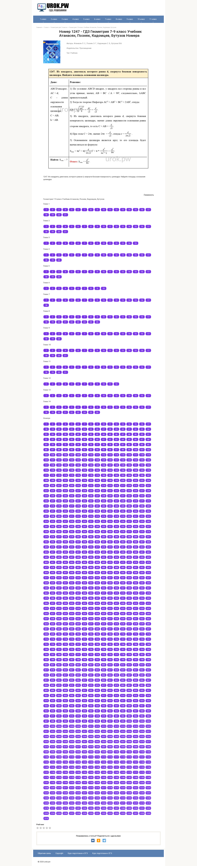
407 (142, 542)
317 (110, 516)
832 (142, 670)
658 (116, 619)
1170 (129, 772)
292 (59, 511)
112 (103, 455)
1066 (116, 742)
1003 (148, 721)
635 (78, 614)
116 (129, 455)
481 (71, 567)
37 (59, 434)
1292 (148, 808)
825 (97, 670)
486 (103, 567)
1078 (84, 747)
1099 (110, 752)
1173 (148, 772)
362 (71, 532)
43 (97, 434)
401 (103, 542)
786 (65, 660)
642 (122, 614)
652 (78, 619)
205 (46, 486)
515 (71, 578)
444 (52, 557)
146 (103, 465)
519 (97, 578)
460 (46, 562)
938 (59, 706)
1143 (65, 767)
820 (65, 670)
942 (84, 706)
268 (122, 501)
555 (110, 588)
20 (59, 215)
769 (65, 655)
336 (122, 521)
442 (148, 552)
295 (78, 511)
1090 (53, 752)
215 (110, 486)
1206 (142, 783)
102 (148, 450)
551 (84, 588)
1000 (129, 721)
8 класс (119, 19)
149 (122, 465)
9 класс (130, 19)
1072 (46, 747)
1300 (91, 813)
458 (142, 557)
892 (90, 690)
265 (103, 501)
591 (122, 598)
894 (103, 690)
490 (129, 567)
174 (65, 475)
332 (97, 521)
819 (59, 670)
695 (135, 629)
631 (52, 614)
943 (90, 706)
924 (78, 701)
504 (110, 573)
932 (129, 701)
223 (52, 491)
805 (78, 665)
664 (46, 624)
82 (129, 445)
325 (52, 521)
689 (97, 629)
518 (90, 578)
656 (103, 619)
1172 (142, 772)
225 (65, 491)
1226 (53, 793)
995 (97, 721)
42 (91, 434)
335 (116, 521)
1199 (97, 783)
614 (52, 608)
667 (65, 624)
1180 (84, 777)
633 (65, 614)
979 (103, 716)
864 (129, 680)
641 (116, 614)
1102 (129, 752)
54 (59, 439)
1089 (46, 752)
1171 (135, 772)
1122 (148, 757)
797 (135, 660)
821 (71, 670)
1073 (53, 747)
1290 (135, 808)
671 (90, 624)
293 (65, 511)
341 (46, 526)
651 (71, 619)
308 (52, 516)
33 (142, 429)
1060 (78, 742)
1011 (91, 726)
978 (97, 716)
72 (65, 445)
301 (116, 511)
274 (52, 506)
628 (142, 608)
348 (90, 526)
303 (129, 511)
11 (110, 210)
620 (90, 608)
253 (135, 496)
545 (46, 588)
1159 (59, 772)
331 (90, 521)
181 (110, 475)
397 (78, 542)
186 (142, 475)
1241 (148, 793)
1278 (59, 808)
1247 (78, 798)
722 (90, 639)
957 (71, 711)
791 (97, 660)
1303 (110, 813)
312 (78, 516)
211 (84, 486)
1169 (123, 772)
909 (90, 695)
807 (90, 665)
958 (78, 711)
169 (142, 470)
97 (116, 450)
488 (116, 567)
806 (84, 665)
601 (78, 603)
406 (135, 542)
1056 (53, 742)
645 (142, 614)
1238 (129, 793)
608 (122, 603)
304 (135, 511)
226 (71, 491)
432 (84, 552)
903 (52, 695)
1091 (59, 752)
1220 (123, 788)
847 (129, 675)
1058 (65, 742)
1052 (135, 736)
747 (142, 644)
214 (103, 486)
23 (78, 322)
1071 (148, 742)
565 (65, 593)
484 (90, 567)
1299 (84, 813)
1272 (129, 803)
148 (116, 465)
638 (97, 614)
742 (110, 644)
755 (84, 649)
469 (103, 562)
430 (71, 552)
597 (52, 603)
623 (110, 608)
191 (65, 480)
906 (71, 695)
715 (46, 639)
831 (135, 670)
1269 (110, 803)
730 (142, 639)
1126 (65, 762)
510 (148, 573)
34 (148, 429)
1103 (135, 752)
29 (116, 429)
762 (129, 649)
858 (90, 680)
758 (103, 649)
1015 (116, 726)
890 (78, 690)
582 (65, 598)
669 (78, 624)
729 (135, 639)
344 (65, 526)
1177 (65, 777)
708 (110, 634)
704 (84, 634)
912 (110, 695)
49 (136, 434)
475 (142, 562)
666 (59, 624)
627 (135, 608)
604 (97, 603)
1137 (135, 762)
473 (129, 562)
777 (116, 655)
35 (46, 434)
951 (142, 706)
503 (103, 573)
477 (46, 567)
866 (142, 680)
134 (135, 460)
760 (116, 649)
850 (148, 675)
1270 (116, 803)
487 (110, 567)
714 (148, 634)
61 (104, 439)
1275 (148, 803)
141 (71, 465)
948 (122, 706)
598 (59, 603)
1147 (91, 767)
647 (46, 619)
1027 (84, 731)
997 (110, 721)
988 (52, 721)
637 (90, 614)
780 (135, 655)
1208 (46, 788)
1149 (104, 767)
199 (116, 480)
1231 (84, 793)
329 (78, 521)
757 (97, 649)
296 (84, 511)
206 (52, 486)
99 (129, 450)
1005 (53, 726)
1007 (65, 726)
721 (84, 639)
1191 (46, 783)
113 (110, 455)
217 (122, 486)
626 (129, 608)
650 (65, 619)
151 (135, 465)
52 (46, 439)
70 (53, 445)
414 (78, 547)
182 (116, 475)
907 (78, 695)
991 (71, 721)
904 (59, 695)
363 (78, 532)
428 (59, 552)
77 (97, 445)
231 (103, 491)
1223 (142, 788)
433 (90, 552)
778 (122, 655)
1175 (53, 777)
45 (110, 434)
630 (46, 614)
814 (135, 665)
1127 (72, 762)
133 (129, 460)
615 (59, 608)
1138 (142, 762)
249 (110, 496)
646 (148, 614)
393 (52, 542)
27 (104, 429)
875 (90, 685)
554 (103, 588)
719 (71, 639)
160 (84, 470)
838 (71, 675)
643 (129, 614)
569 (90, 593)
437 (116, 552)
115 (122, 455)
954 (52, 711)
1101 (123, 752)
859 (97, 680)
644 (135, 614)
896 (116, 690)
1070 (142, 742)
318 (116, 516)
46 (116, 434)
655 (97, 619)
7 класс (108, 19)
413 (71, 547)
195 (90, 480)
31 (129, 429)
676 (122, 624)
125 (78, 460)
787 (71, 660)
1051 (129, 736)
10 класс (141, 19)
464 (71, 562)
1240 (142, 793)
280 (90, 506)
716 (52, 639)
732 (46, 644)
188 (46, 480)
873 (78, 685)
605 (103, 603)
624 (116, 608)
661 (135, 619)
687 (84, 629)
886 (52, 690)
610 (135, 603)
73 (72, 445)
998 (116, 721)
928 (103, 701)
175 (71, 475)
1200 (104, 783)
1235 (110, 793)
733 (52, 644)
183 (122, 475)
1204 (129, 783)
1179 (78, 777)
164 (110, 470)
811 (116, 665)
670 (84, 624)
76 (91, 445)
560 (142, 588)
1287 (116, 808)
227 (78, 491)
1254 (123, 798)
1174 (46, 777)
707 (103, 634)
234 (122, 491)
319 (122, 516)
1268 (104, 803)
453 (110, 557)
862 (116, 680)
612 (148, 603)
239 (46, 496)
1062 (91, 742)
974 (71, 716)
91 (78, 450)
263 (90, 501)
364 (84, 532)
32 (136, 429)
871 (65, 685)
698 (46, 634)
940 (71, 706)
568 (84, 593)
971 (52, 716)
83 (136, 445)
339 (142, 521)
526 (142, 578)
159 (78, 470)
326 (59, 521)
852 (52, 680)
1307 (135, 813)
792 (103, 660)
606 (110, 603)
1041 (65, 736)
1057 (59, 742)
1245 (65, 798)
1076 (72, 747)
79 (110, 445)
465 (78, 562)
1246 (72, 798)
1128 (78, 762)
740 (97, 644)
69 (46, 445)
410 (52, 547)
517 (84, 578)
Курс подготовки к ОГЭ (78, 853)
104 (52, 455)
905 (65, 695)
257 (52, 501)
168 (135, 470)
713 (142, 634)
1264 (78, 803)
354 (129, 526)
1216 (97, 788)
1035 (135, 731)
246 (90, 496)
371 (129, 532)
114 (116, 455)
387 (122, 537)
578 (148, 593)
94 (97, 450)
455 (122, 557)
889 (71, 690)
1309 (148, 813)
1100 (116, 752)
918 (148, 695)
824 (90, 670)
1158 (53, 772)
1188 (135, 777)
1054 (148, 736)
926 (90, 701)
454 (116, 557)
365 (90, 532)
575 (129, 593)
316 (103, 516)
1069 (135, 742)
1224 (148, 788)
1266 (91, 803)
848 (135, 675)
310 (65, 516)
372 (135, 532)
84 (142, 445)
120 (46, 460)
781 (142, 655)
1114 (97, 757)
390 (142, 537)
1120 (135, 757)
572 (110, 593)
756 (90, 649)
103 (46, 455)
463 (65, 562)
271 (142, 501)
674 (110, 624)
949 (129, 706)
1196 (78, 783)
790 (90, 660)
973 (65, 716)
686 (78, 629)
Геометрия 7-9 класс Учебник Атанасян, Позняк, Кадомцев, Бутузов (92, 27)
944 (97, 706)
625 (122, 608)
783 (46, 660)
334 (110, 521)
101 (142, 450)
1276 (46, 808)
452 (103, 557)
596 (46, 603)
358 (46, 532)
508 (135, 573)
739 (90, 644)
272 (148, 501)
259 (65, 501)
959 (84, 711)
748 (148, 644)
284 (116, 506)
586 (90, 598)
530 (59, 583)
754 (78, 649)
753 (71, 649)
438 (122, 552)
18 (46, 215)
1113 (91, 757)
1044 (84, 736)
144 (90, 465)
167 (129, 470)
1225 (46, 793)
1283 (91, 808)
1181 (91, 777)
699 (52, 634)
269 (129, 501)
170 (148, 470)
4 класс (76, 19)
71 (59, 445)
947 (116, 706)
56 (72, 439)
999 (122, 721)
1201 (110, 783)
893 (97, 690)
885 (46, 690)
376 (52, 537)
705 (90, 634)
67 (142, 439)
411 (59, 547)
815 (142, 665)
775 (103, 655)
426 (46, 552)
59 (91, 439)
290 (46, 511)
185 (135, 475)
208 (65, 486)
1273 (135, 803)
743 (116, 644)
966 (129, 711)
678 (135, 624)
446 (65, 557)
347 (84, 526)
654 (90, 619)
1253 (116, 798)
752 (65, 649)
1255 (129, 798)
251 (122, 496)
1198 (91, 783)
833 (148, 670)
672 (97, 624)
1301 (97, 813)
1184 (110, 777)
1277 (53, 808)
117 (135, 455)
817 (46, 670)
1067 (123, 742)
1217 (104, 788)
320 (129, 516)
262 (84, 501)
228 (84, 491)
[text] (50, 828)
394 (59, 542)
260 (71, 501)
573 (116, 593)
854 (65, 680)
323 (148, 516)
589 (110, 598)
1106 (46, 757)
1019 (142, 726)
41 (84, 434)
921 (59, 701)
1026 (78, 731)
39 (72, 434)
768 (59, 655)
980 (110, 716)
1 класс (43, 19)
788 (78, 660)
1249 (91, 798)
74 (78, 445)
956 (65, 711)
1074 (59, 747)
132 (122, 460)
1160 (65, 772)
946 (110, 706)
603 (90, 603)
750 (52, 649)
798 (142, 660)
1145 (78, 767)
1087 (142, 747)
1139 (148, 762)
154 (46, 470)
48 (129, 434)
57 (78, 439)
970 (46, 716)
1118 (123, 757)
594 (142, 598)
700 (59, 634)
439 (129, 552)
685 (71, 629)
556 (116, 588)
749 (46, 649)
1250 (97, 798)
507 (129, 573)
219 (135, 486)
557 (122, 588)
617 (71, 608)
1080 (97, 747)
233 (116, 491)
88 (59, 450)
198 (110, 480)
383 (97, 537)
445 (59, 557)
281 (97, 506)
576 (135, 593)
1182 (97, 777)
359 (52, 532)
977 (90, 716)
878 (110, 685)
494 (46, 573)
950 (135, 706)
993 (84, 721)
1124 (53, 762)
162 (97, 470)
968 (142, 711)
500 (84, 573)
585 (84, 598)
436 (110, 552)
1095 (84, 752)
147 (110, 465)
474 (135, 562)
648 (52, 619)
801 (52, 665)
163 (103, 470)
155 (52, 470)
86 (46, 450)
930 (116, 701)
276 (65, 506)
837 (65, 675)
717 (59, 639)
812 (122, 665)
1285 (104, 808)
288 (142, 506)
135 (142, 460)
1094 (78, 752)
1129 (84, 762)
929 (110, 701)
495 (52, 573)
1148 (97, 767)
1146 (84, 767)
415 (84, 547)
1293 (46, 813)
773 (90, 655)
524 (129, 578)
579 (46, 598)
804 (71, 665)
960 (90, 711)
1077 (78, 747)
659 (122, 619)
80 (116, 445)
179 (97, 475)
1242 (46, 798)
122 (59, 460)
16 (142, 210)
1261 (59, 803)
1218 (110, 788)
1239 (135, 793)
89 (65, 450)
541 (129, 583)
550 (78, 588)
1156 (148, 767)
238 (148, 491)
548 (65, 588)
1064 (104, 742)
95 (104, 450)
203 (142, 480)
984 (135, 716)
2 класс (54, 19)
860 (103, 680)
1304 (116, 813)
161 (90, 470)
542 (135, 583)
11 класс (153, 19)
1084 (123, 747)
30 (123, 429)
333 (103, 521)
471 (116, 562)
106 (65, 455)
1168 (116, 772)
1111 (78, 757)
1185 (116, 777)
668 (71, 624)
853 (59, 680)
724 (103, 639)
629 (148, 608)
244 (78, 496)
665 (52, 624)
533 (78, 583)
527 (148, 578)
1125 (59, 762)
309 (59, 516)
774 (97, 655)
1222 (135, 788)
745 (129, 644)
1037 (148, 731)
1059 (72, 742)
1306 (129, 813)
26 (97, 322)
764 (142, 649)
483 (84, 567)
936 (46, 706)
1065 (110, 742)
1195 (72, 783)
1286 (110, 808)
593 (135, 598)
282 (103, 506)
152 (142, 465)
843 (103, 675)
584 (78, 598)
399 (90, 542)
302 (122, 511)
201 (129, 480)
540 (122, 583)
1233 (97, 793)
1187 (129, 777)
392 (46, 542)
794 (116, 660)
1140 (46, 767)
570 (97, 593)
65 (129, 439)
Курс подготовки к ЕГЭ (102, 853)
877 (103, 685)
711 (129, 634)
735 (65, 644)
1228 (65, 793)
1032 (116, 731)
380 (78, 537)
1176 (59, 777)
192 (71, 480)
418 (103, 547)
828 (116, 670)
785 (59, 660)
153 (148, 465)
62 (110, 439)
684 (65, 629)
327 (65, 521)
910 (97, 695)
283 (110, 506)
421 (122, 547)
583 (71, 598)
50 (142, 434)
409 (46, 547)
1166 (104, 772)
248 (103, 496)
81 (123, 445)
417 (97, 547)
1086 (135, 747)
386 (116, 537)
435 (103, 552)
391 (148, 537)
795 (122, 660)
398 (84, 542)
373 (142, 532)
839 (78, 675)
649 (59, 619)
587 (97, 598)
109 (84, 455)
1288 (123, 808)
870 (59, 685)
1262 (65, 803)
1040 (59, 736)
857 (84, 680)
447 (71, 557)
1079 (91, 747)
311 (71, 516)
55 (65, 439)
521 (110, 578)
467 (90, 562)
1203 (123, 783)
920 (52, 701)
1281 (78, 808)
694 (129, 629)
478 (52, 567)
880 (122, 685)
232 (110, 491)
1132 (104, 762)
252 (129, 496)
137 (46, 465)
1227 (59, 793)
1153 (129, 767)
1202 (116, 783)
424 (142, 547)
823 (84, 670)
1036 (142, 731)
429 (65, 552)
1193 (59, 783)
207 (59, 486)
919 (46, 701)
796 (129, 660)
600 (71, 603)
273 (46, 506)
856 (78, 680)
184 (129, 475)
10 (104, 210)
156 (59, 470)
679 (142, 624)
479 (59, 567)
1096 (91, 752)
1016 (123, 726)
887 (59, 690)
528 (46, 583)
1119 (129, 757)
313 (84, 516)
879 (116, 685)
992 (78, 721)
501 (90, 573)
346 (78, 526)
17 (148, 210)
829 (122, 670)
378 (65, 537)
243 (71, 496)
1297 (72, 813)
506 (122, 573)
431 (78, 552)
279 (84, 506)
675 (116, 624)
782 (148, 655)
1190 (148, 777)
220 (142, 486)
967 (135, 711)
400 (97, 542)
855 (71, 680)
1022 (53, 731)
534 (84, 583)
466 (84, 562)
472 (122, 562)
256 (46, 501)
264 (97, 501)
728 (129, 639)
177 (84, 475)
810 (110, 665)
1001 (135, 721)
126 (84, 460)
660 (129, 619)
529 (52, 583)
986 (148, 716)
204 (148, 480)
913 (116, 695)
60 (97, 439)
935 (148, 701)
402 (110, 542)
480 (65, 567)
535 (90, 583)
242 (65, 496)
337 (129, 521)
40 (78, 434)
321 (135, 516)
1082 (110, 747)
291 (52, 511)
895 (110, 690)
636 (84, 614)
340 (148, 521)
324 (46, 521)
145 (97, 465)
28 (110, 429)
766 (46, 655)
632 (59, 614)
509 (142, 573)
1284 (97, 808)
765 (148, 649)
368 (110, 532)
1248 (84, 798)
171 (46, 475)
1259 (46, 803)
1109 (65, 757)
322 (142, 516)
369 (116, 532)
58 (84, 439)
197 (103, 480)
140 (65, 465)
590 (116, 598)
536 (97, 583)
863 (122, 680)
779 (129, 655)
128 (97, 460)
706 (97, 634)
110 (90, 455)
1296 (65, 813)
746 (135, 644)
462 (59, 562)
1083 (116, 747)
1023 (59, 731)
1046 (97, 736)
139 (59, 465)
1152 (123, 767)
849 (142, 675)
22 (72, 322)
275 (59, 506)
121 (52, 460)
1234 (104, 793)
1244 (59, 798)
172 (52, 475)
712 (135, 634)
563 (52, 593)
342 (52, 526)
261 (78, 501)
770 (71, 655)
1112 (84, 757)
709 (116, 634)
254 (142, 496)
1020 (148, 726)
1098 (104, 752)
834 (46, 675)
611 (142, 603)
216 (116, 486)
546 (52, 588)
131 (116, 460)
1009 (78, 726)
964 (116, 711)
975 (78, 716)
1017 (129, 726)
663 (148, 619)
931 (122, 701)
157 (65, 470)
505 (116, 573)
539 (116, 583)
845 (116, 675)
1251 (104, 798)
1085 (129, 747)
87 (53, 450)
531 (65, 583)
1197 (84, 783)
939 (65, 706)
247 (97, 496)
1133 (110, 762)
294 (71, 511)
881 (129, 685)
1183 (104, 777)
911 (103, 695)
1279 (65, 808)
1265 (84, 803)
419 (110, 547)
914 (122, 695)
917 (142, 695)
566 (71, 593)
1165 (97, 772)
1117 (116, 757)
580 (52, 598)
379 (71, 537)
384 (103, 537)
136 (148, 460)
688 (90, 629)
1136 (129, 762)
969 (148, 711)
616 (65, 608)
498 (71, 573)
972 (59, 716)
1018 (135, 726)
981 (116, 716)
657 (110, 619)
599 (65, 603)
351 (110, 526)
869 (52, 685)
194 (84, 480)
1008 (72, 726)
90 (72, 450)
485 (97, 567)
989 (59, 721)
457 (135, 557)
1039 (53, 736)
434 (97, 552)
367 (103, 532)
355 (135, 526)
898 (129, 690)
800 (46, 665)
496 (59, 573)
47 (123, 434)
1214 (84, 788)
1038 (46, 736)
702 (71, 634)
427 (52, 552)
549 (71, 588)
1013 (104, 726)
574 (122, 593)
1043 (78, 736)
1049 (116, 736)
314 (90, 516)
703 (78, 634)
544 (148, 583)
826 (103, 670)
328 (71, 521)
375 (46, 537)
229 (90, 491)
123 (65, 460)
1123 (46, 762)
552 (90, 588)
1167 (110, 772)
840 (84, 675)
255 (148, 496)
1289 (129, 808)
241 (59, 496)
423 (135, 547)
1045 (91, 736)
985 (142, 716)
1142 (59, 767)
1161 (72, 772)
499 (78, 573)
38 (65, 434)
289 (148, 506)
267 (116, 501)
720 (78, 639)
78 (104, 445)
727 (122, 639)
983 (129, 716)
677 (129, 624)
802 (59, 665)
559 (135, 588)
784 (52, 660)
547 (59, 588)
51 (148, 434)
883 (142, 685)
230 (97, 491)
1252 (110, 798)
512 (52, 578)
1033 (123, 731)
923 (71, 701)
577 (142, 593)
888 (65, 690)
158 (71, 470)
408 (148, 542)
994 (90, 721)
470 (110, 562)
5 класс (86, 19)
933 (135, 701)
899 (135, 690)
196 (97, 480)
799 (148, 660)
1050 (123, 736)
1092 (65, 752)
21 (65, 215)
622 (103, 608)
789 (84, 660)
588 (103, 598)
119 (148, 455)
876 (97, 685)
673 (103, 624)
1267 (97, 803)
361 (65, 532)
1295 (59, 813)
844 (110, 675)
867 (148, 680)
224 (59, 491)
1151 (116, 767)
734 (59, 644)
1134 (116, 762)
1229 (72, 793)
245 (84, 496)
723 (97, 639)
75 (84, 445)
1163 (84, 772)
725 (110, 639)
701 (65, 634)
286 (129, 506)
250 (116, 496)
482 (78, 567)
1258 (148, 798)
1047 (104, 736)
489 (122, 567)
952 (148, 706)
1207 (148, 783)
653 (84, 619)
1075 (65, 747)
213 (97, 486)
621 (97, 608)
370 (122, 532)
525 (135, 578)
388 (129, 537)
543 (142, 583)
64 (123, 439)
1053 (142, 736)
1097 (97, 752)
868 (46, 685)
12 (116, 210)
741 (103, 644)
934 (142, 701)
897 (122, 690)
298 (97, 511)
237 (142, 491)
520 (103, 578)
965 (122, 711)
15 (136, 210)
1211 (65, 788)
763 (135, 649)
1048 (110, 736)
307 (46, 516)
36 (53, 434)
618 (78, 608)
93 (91, 450)
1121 (142, 757)
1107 (53, 757)
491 (135, 567)
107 (71, 455)
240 (52, 496)
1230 (78, 793)
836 (59, 675)
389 (135, 537)
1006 (59, 726)
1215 (91, 788)
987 (46, 721)
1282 (84, 808)
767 (52, 655)
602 (84, 603)
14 (129, 210)
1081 (104, 747)
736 (71, 644)
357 (148, 526)
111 (97, 455)
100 (135, 450)
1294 (53, 813)
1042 (72, 736)
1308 (142, 813)
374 (148, 532)
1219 (116, 788)
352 (116, 526)
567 (78, 593)
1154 (135, 767)
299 (103, 511)
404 (122, 542)
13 (123, 210)
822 (78, 670)
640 (110, 614)
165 (116, 470)
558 (129, 588)
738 (84, 644)
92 (84, 450)
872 (71, 685)
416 (90, 547)
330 (84, 521)
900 (142, 690)
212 (90, 486)
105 (59, 455)
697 (148, 629)
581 (59, 598)
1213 (78, 788)
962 (103, 711)
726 (116, 639)
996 (103, 721)
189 (52, 480)
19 (53, 215)
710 (122, 634)
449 (84, 557)
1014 (110, 726)
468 (97, 562)
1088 (148, 747)
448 (78, 557)
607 (116, 603)
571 (103, 593)
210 (78, 486)
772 (84, 655)
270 (135, 501)
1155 (142, 767)
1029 (97, 731)
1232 (91, 793)
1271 (123, 803)
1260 (53, 803)
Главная (39, 27)
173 (59, 475)
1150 (110, 767)
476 (148, 562)
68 (148, 439)
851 (46, 680)
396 (71, 542)
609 (129, 603)
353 (122, 526)
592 (129, 598)
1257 (142, 798)
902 (46, 695)
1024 (65, 731)
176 (78, 475)
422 (129, 547)
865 (135, 680)
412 (65, 547)
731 (148, 639)
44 (104, 434)
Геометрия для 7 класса (59, 27)
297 (90, 511)
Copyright (59, 853)
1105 (148, 752)
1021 (46, 731)
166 (122, 470)
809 (103, 665)
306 (148, 511)
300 (110, 511)
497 (65, 573)
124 (71, 460)
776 (110, 655)
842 (97, 675)
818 (52, 670)
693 (122, 629)
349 (97, 526)
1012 (97, 726)
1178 (72, 777)
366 (97, 532)
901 (148, 690)
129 (103, 460)
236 (135, 491)
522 (116, 578)
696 (142, 629)
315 (97, 516)
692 (116, 629)
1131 (97, 762)
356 (142, 526)
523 (122, 578)
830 (129, 670)
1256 (135, 798)
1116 (110, 757)
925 (84, 701)
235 (129, 491)
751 (59, 649)
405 (129, 542)
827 (110, 670)
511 (46, 578)
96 (110, 450)
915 (129, 695)
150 (129, 465)
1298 (78, 813)
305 (142, 511)
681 (46, 629)
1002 (142, 721)
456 (129, 557)
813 (129, 665)
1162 (78, 772)
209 (71, 486)
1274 (142, 803)
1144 (72, 767)
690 (103, 629)
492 (142, 567)
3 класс (65, 19)
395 (65, 542)
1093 (72, 752)
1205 (135, 783)
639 (103, 614)
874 (84, 685)
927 (97, 701)
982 (122, 716)
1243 (53, 798)
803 (65, 665)
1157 (46, 772)
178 (90, 475)
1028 (91, 731)
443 (46, 557)
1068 (129, 742)
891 (84, 690)
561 (148, 588)
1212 (72, 788)
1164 (91, 772)
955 (59, 711)
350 (103, 526)
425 (148, 547)
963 (110, 711)
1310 (46, 818)
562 (46, 593)
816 (148, 665)
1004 (46, 726)
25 (91, 322)
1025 (72, 731)
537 (103, 583)
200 (122, 480)
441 (142, 552)
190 (59, 480)
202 (135, 480)
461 (52, 562)
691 (110, 629)
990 (65, 721)
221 (148, 486)
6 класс (97, 19)
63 (116, 439)
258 (59, 501)
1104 (142, 752)
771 (78, 655)
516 (78, 578)
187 (148, 475)
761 (122, 649)
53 (53, 439)
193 (78, 480)
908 (84, 695)
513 (59, 578)
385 (110, 537)
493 (148, 567)
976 (84, 716)
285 (122, 506)
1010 (84, 726)
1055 (46, 742)
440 (135, 552)
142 (78, 465)
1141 (53, 767)
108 (78, 455)
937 (52, 706)
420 (116, 547)
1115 (104, 757)
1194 (65, 783)
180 (103, 475)
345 (71, 526)
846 (122, 675)
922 (65, 701)
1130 (91, 762)
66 (136, 439)
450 (90, 557)
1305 (123, 813)
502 (97, 573)
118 (142, 455)
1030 (104, 731)
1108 (59, 757)
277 (71, 506)
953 (46, 711)
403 (116, 542)
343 (59, 526)
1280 (72, 808)
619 (84, 608)
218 (129, 486)
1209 (53, 788)
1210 (59, 788)
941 (78, 706)
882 (135, 685)
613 (46, 608)
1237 (123, 793)
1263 (72, 803)
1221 (129, 788)
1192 (53, 783)
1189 (142, 777)
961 (97, 711)
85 (148, 445)
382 (90, 537)
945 (103, 706)
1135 (123, 762)
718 (65, 639)
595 (148, 598)
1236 (116, 793)
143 (84, 465)
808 (97, 665)
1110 (72, 757)
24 (84, 322)
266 (110, 501)
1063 (97, 742)
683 (59, 629)
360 (59, 532)
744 (122, 644)
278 (78, 506)
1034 (129, 731)
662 (142, 619)
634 (71, 614)
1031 (110, 731)
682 (52, 629)
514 (65, 578)
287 (135, 506)
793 (110, 660)
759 (110, 649)
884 (148, 685)
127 (90, 460)
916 (135, 695)
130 (110, 460)
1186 (123, 777)
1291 (142, 808)
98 (123, 450)
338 (135, 521)
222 (46, 491)
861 (110, 680)
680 (148, 624)
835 (52, 675)
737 (78, 644)
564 (59, 593)
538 (110, 583)
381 (84, 537)
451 (97, 557)
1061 (84, 742)
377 (59, 537)
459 (148, 557)
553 (97, 588)
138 (52, 465)
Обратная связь (44, 853)
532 (71, 583)
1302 (104, 813)
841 (90, 675)
